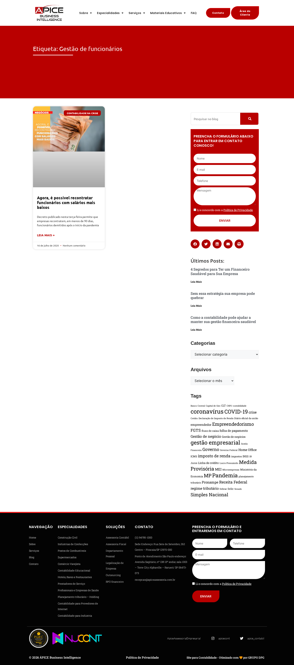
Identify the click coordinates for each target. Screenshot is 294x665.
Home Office (247, 450)
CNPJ (229, 405)
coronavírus (207, 411)
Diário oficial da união (246, 418)
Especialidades (108, 13)
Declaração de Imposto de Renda (216, 418)
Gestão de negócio (206, 436)
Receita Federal (233, 482)
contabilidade (239, 405)
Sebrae (223, 488)
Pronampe (210, 482)
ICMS (194, 456)
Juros (194, 463)
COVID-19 (236, 411)
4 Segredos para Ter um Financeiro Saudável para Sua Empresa (220, 271)
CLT (223, 405)
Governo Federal (229, 450)
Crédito (194, 418)
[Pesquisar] (249, 119)
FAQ (194, 13)
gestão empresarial (215, 442)
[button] (195, 243)
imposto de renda (214, 455)
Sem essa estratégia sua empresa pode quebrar (223, 295)
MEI (218, 469)
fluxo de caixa (210, 431)
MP (207, 475)
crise (253, 412)
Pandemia (225, 475)
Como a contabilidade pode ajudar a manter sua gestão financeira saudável (223, 319)
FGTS (196, 430)
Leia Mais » (46, 235)
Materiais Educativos (166, 13)
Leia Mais (196, 281)
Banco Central (198, 405)
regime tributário (205, 488)
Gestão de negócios (234, 437)
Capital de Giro (213, 405)
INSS (246, 456)
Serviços (135, 13)
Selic (231, 489)
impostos (236, 456)
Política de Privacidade (142, 657)
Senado (238, 489)
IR (250, 456)
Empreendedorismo (233, 424)
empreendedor (201, 425)
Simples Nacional (209, 495)
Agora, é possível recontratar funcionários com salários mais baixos (66, 202)
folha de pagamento (234, 431)
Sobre (83, 13)
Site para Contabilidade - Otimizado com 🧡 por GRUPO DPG (225, 657)
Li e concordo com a (225, 210)
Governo (210, 449)
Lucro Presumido (229, 463)
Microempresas (230, 469)
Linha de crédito (208, 463)
